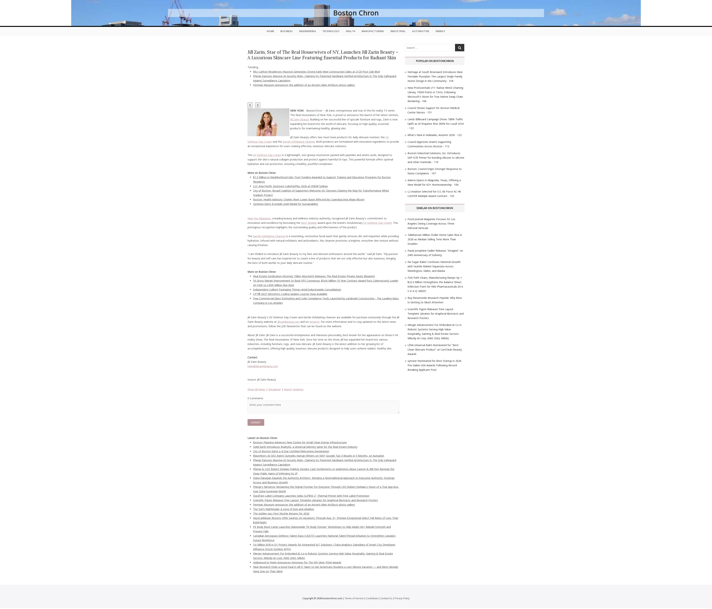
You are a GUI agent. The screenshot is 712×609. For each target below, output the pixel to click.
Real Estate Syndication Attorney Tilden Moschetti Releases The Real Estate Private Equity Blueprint (314, 276)
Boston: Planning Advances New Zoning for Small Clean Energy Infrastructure (300, 442)
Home (270, 31)
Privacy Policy (402, 598)
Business (287, 31)
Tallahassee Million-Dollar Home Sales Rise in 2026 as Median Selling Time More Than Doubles (435, 239)
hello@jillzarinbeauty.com (263, 366)
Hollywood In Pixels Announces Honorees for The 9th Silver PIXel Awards (297, 562)
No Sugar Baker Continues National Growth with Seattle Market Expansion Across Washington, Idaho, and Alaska (434, 266)
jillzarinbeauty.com (288, 321)
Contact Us (386, 598)
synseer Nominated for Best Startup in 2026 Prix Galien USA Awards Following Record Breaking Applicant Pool (434, 365)
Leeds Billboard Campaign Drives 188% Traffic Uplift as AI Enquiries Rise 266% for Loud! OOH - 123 (436, 123)
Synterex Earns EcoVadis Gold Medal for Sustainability (285, 204)
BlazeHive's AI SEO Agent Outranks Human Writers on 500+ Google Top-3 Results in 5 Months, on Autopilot (318, 455)
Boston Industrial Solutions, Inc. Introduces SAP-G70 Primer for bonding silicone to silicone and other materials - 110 (436, 157)
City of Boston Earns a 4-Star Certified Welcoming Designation (291, 451)
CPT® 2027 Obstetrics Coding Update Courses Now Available (290, 294)
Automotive (420, 31)
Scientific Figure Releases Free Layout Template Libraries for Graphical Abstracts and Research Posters (315, 500)
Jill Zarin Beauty (299, 119)
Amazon (314, 321)
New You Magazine (259, 218)
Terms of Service (354, 598)
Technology (331, 31)
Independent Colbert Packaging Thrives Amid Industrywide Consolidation (297, 289)
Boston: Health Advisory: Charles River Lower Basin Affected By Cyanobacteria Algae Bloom (309, 199)
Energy (440, 31)
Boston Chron (356, 13)
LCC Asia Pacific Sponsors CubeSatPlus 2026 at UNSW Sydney (290, 186)
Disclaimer (274, 389)
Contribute (372, 598)
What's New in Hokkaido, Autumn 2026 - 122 (435, 135)
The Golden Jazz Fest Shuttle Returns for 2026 (281, 513)
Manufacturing (373, 31)
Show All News (256, 389)
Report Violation (294, 389)
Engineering (307, 31)
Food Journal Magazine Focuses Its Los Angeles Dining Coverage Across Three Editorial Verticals (431, 223)
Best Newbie (309, 223)
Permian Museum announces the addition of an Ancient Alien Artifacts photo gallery (304, 85)
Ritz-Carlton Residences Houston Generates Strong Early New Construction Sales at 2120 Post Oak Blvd (316, 71)
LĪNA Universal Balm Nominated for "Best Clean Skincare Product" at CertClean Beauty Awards (435, 349)
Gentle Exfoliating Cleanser (299, 141)
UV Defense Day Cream (267, 155)
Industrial (398, 31)
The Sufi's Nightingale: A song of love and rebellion (283, 509)
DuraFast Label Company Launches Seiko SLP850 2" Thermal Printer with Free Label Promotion (311, 495)
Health (350, 31)
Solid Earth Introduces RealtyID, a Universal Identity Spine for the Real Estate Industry (305, 447)
